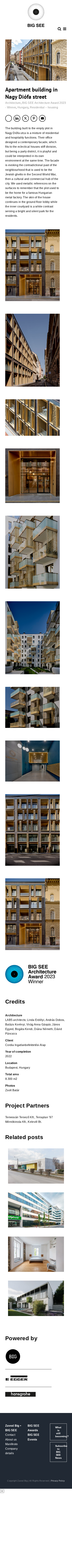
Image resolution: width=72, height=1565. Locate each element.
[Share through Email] (42, 118)
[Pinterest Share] (34, 118)
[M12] (36, 1210)
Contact (10, 1434)
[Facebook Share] (8, 118)
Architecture (13, 102)
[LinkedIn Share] (17, 118)
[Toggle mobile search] (59, 29)
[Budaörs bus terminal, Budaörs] (36, 1166)
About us (11, 1439)
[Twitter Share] (25, 118)
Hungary (22, 107)
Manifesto (11, 1444)
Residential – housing (44, 107)
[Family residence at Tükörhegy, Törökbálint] (36, 1298)
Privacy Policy (58, 1481)
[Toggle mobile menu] (65, 29)
